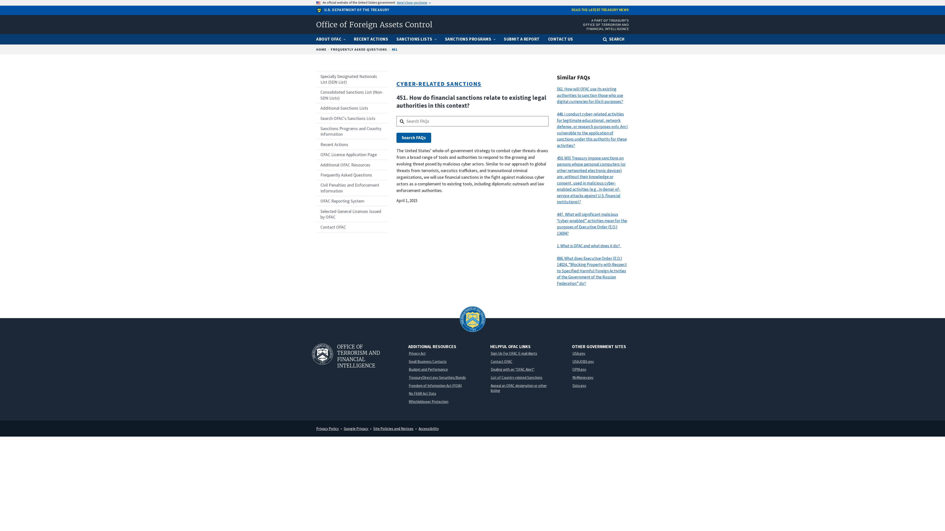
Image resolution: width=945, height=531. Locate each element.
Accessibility (429, 428)
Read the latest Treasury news (600, 10)
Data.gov (579, 385)
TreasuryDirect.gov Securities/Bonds (437, 377)
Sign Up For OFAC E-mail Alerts (514, 353)
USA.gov (578, 353)
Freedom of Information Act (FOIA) (435, 385)
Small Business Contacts (428, 361)
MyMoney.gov (582, 377)
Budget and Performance (428, 369)
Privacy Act (417, 353)
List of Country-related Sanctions (516, 377)
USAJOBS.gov (583, 361)
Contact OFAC (501, 361)
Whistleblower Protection (428, 401)
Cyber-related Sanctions (438, 84)
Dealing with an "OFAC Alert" (513, 369)
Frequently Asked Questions (359, 49)
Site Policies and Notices (393, 428)
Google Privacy (356, 428)
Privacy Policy (327, 428)
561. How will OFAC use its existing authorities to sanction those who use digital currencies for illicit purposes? (590, 95)
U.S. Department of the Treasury (357, 10)
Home (321, 49)
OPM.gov (579, 369)
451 (394, 49)
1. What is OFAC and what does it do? (589, 246)
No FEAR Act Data (422, 393)
